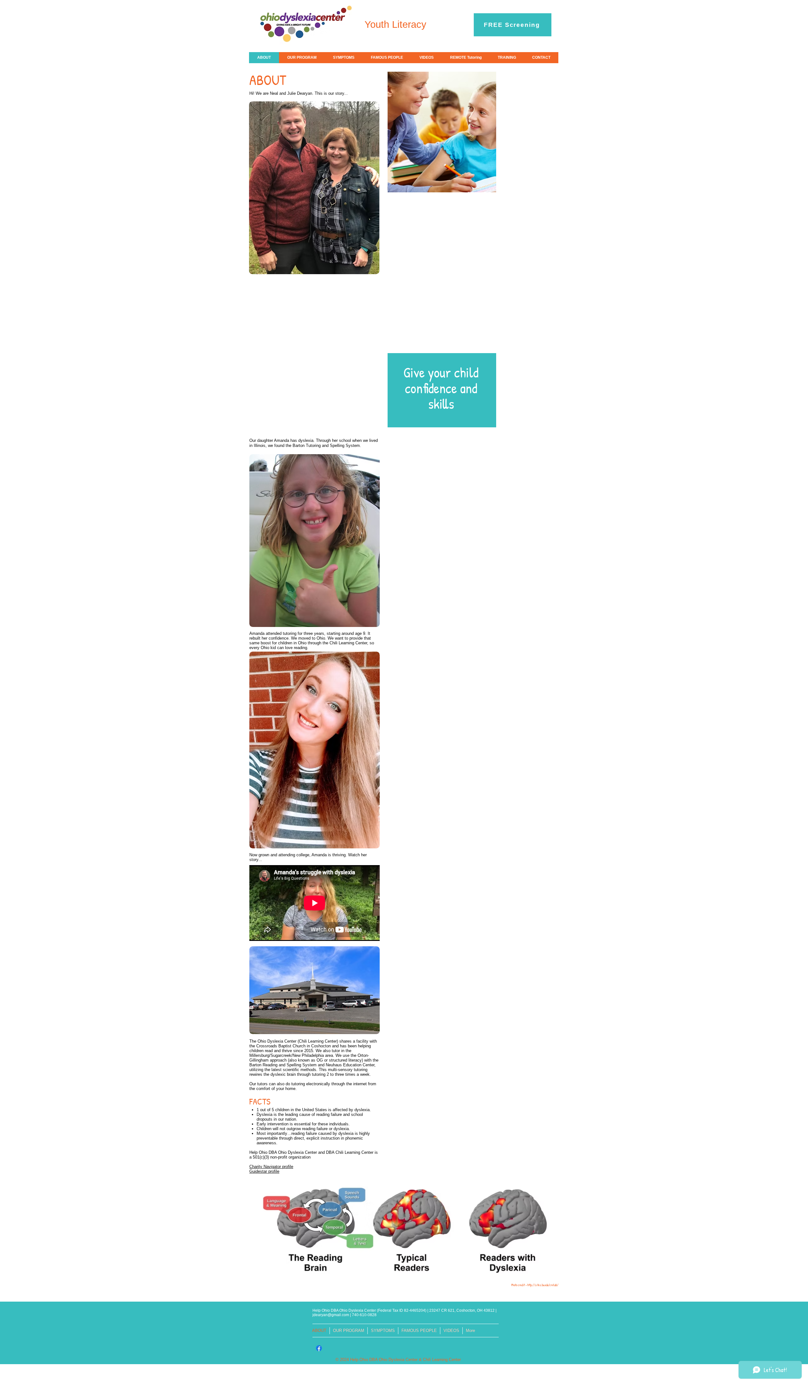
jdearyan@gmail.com (330, 1315)
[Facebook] (319, 1348)
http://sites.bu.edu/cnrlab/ (542, 1285)
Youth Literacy (395, 24)
